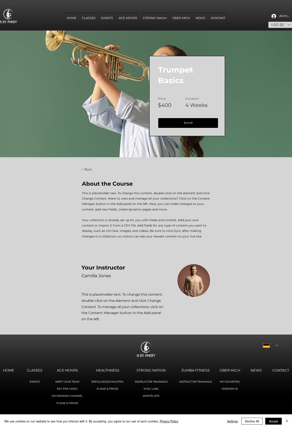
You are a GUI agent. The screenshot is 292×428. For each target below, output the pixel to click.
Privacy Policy (169, 421)
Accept (273, 421)
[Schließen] (286, 421)
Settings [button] (232, 421)
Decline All (252, 421)
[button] (188, 123)
